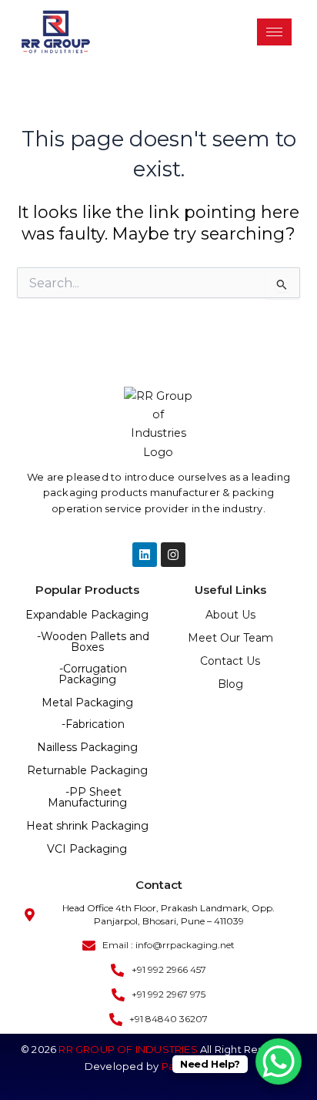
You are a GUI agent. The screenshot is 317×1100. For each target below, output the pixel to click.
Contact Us (230, 661)
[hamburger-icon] (274, 31)
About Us (230, 615)
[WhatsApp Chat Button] (278, 1061)
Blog (230, 684)
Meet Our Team (230, 638)
